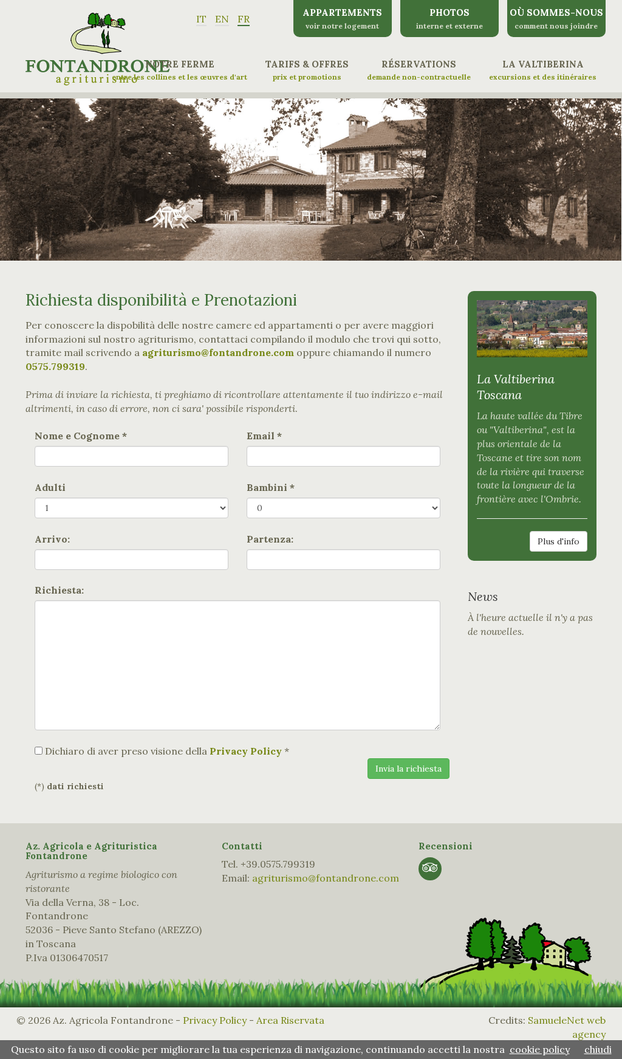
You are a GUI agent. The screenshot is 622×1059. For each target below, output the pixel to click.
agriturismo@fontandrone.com (325, 878)
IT (201, 19)
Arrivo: (52, 539)
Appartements (342, 18)
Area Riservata (290, 1020)
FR (244, 19)
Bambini (271, 487)
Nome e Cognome (81, 436)
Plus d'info (558, 541)
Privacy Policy (215, 1020)
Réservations (419, 69)
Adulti (50, 487)
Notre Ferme (179, 69)
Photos (449, 18)
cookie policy (540, 1049)
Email (264, 436)
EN (222, 19)
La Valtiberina (542, 69)
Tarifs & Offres (307, 69)
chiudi (598, 1049)
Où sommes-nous (556, 18)
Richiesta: (59, 590)
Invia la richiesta (408, 768)
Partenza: (270, 539)
